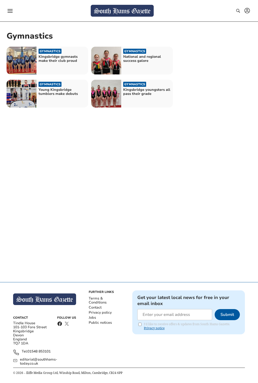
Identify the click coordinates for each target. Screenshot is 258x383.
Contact (95, 307)
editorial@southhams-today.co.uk (38, 362)
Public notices (100, 322)
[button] (10, 11)
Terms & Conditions (98, 300)
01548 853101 (39, 351)
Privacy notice (154, 328)
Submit (227, 314)
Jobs (92, 317)
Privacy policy (100, 312)
